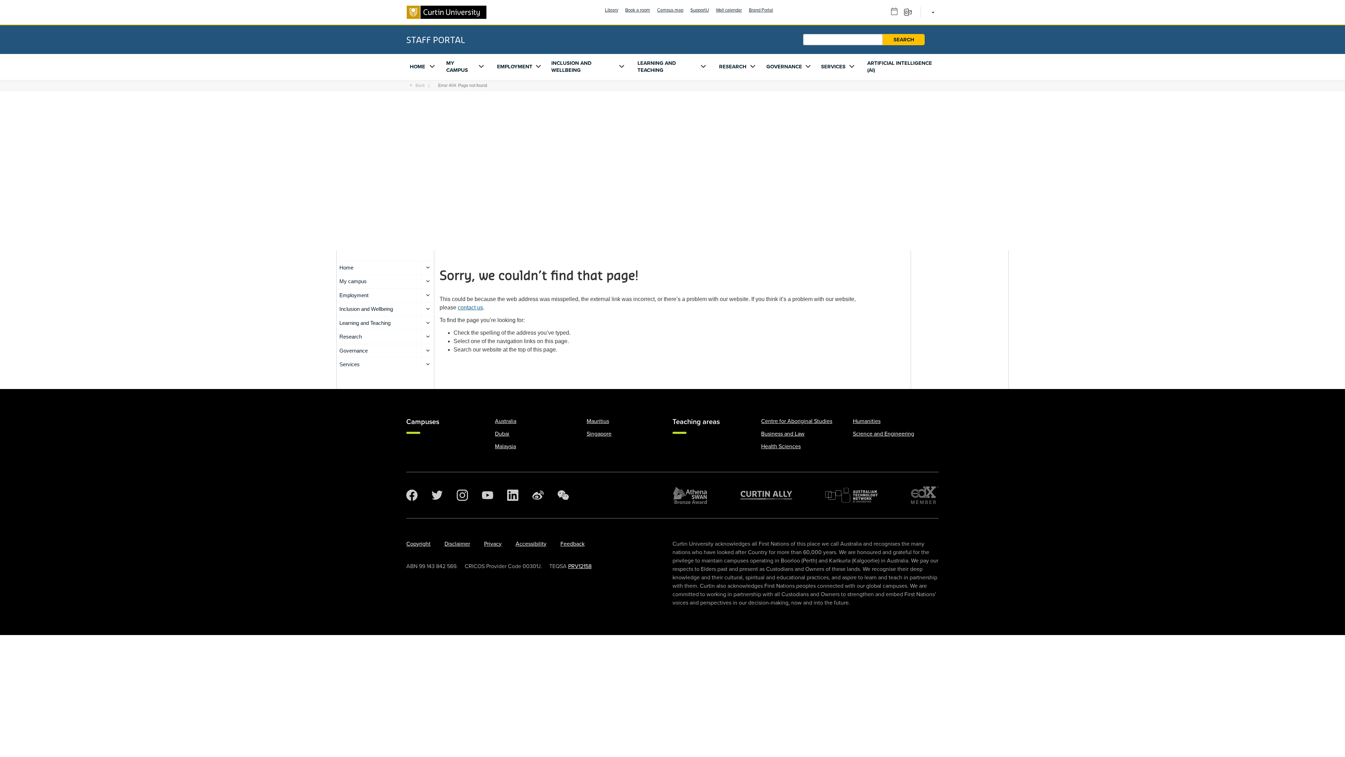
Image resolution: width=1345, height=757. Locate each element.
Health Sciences (781, 446)
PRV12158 (580, 566)
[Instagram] (462, 495)
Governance (784, 66)
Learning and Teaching (656, 66)
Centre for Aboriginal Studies (796, 421)
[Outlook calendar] (896, 11)
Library (611, 10)
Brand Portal (761, 10)
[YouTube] (487, 495)
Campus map (670, 10)
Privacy (493, 543)
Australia (505, 421)
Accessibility (531, 543)
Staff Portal (435, 39)
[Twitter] (437, 495)
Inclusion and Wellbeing (571, 66)
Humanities (867, 421)
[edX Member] (925, 495)
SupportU (699, 10)
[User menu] (932, 12)
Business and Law (783, 433)
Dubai (502, 433)
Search (904, 39)
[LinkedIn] (512, 495)
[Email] (910, 11)
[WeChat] (563, 495)
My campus (457, 66)
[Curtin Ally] (766, 495)
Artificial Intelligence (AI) (899, 66)
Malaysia (505, 446)
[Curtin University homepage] (446, 12)
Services (833, 66)
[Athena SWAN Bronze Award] (690, 495)
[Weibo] (538, 495)
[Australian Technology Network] (851, 495)
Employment (514, 66)
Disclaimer (457, 543)
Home (417, 66)
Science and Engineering (883, 433)
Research (732, 66)
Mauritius (598, 421)
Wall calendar (729, 10)
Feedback (572, 543)
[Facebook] (412, 495)
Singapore (599, 433)
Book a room (637, 10)
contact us (470, 308)
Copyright (418, 543)
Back (420, 85)
